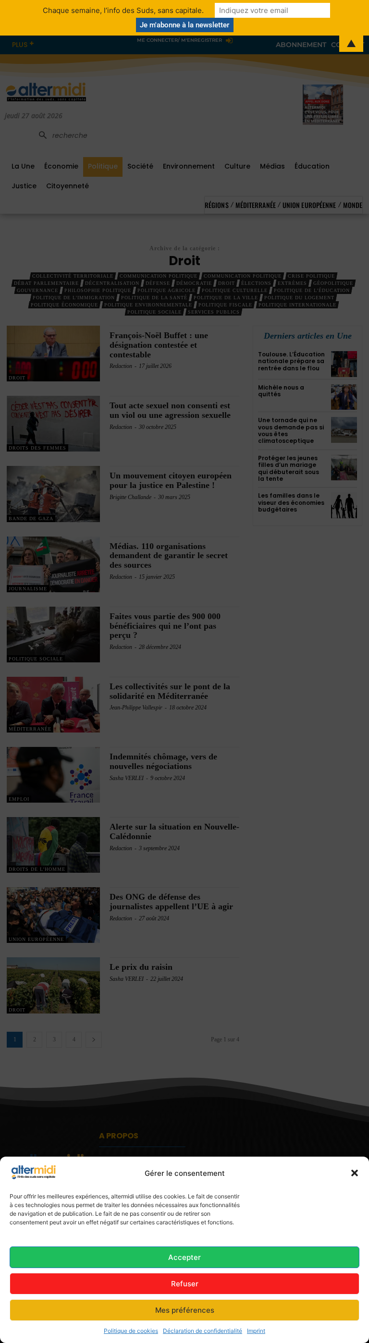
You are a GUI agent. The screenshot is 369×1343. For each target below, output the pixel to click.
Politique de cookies (131, 1330)
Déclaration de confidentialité (202, 1330)
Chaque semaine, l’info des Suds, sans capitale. (123, 10)
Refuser (184, 1283)
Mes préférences (184, 1310)
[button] (354, 1173)
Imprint (256, 1330)
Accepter (184, 1257)
